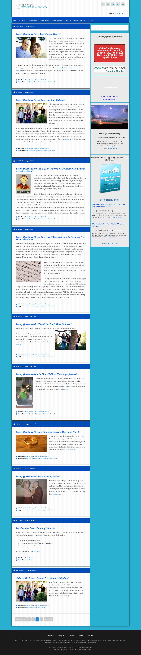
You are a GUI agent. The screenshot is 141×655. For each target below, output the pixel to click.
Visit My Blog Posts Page (110, 243)
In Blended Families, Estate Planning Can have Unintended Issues (108, 205)
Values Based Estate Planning (41, 80)
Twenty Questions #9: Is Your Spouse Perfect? (38, 34)
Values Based (51, 82)
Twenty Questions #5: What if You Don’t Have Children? (44, 324)
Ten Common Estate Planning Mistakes (35, 528)
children (66, 139)
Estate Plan (28, 356)
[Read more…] (65, 389)
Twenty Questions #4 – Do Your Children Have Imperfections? (46, 374)
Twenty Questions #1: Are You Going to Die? (38, 476)
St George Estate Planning (31, 5)
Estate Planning (29, 80)
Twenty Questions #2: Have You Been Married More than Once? (47, 432)
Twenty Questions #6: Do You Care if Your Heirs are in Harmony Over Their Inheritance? (50, 238)
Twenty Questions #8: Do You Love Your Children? (41, 100)
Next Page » (48, 619)
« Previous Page (20, 619)
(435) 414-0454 (120, 13)
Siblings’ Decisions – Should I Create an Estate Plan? (42, 578)
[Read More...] (116, 217)
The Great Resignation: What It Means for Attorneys (108, 225)
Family (36, 82)
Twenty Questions (42, 82)
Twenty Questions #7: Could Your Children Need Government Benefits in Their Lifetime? (50, 170)
